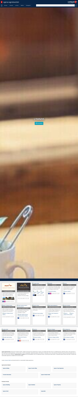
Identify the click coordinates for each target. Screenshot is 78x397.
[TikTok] (13, 301)
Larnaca (16, 5)
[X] (11, 301)
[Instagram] (4, 301)
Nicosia (5, 5)
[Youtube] (8, 301)
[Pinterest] (9, 301)
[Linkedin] (6, 301)
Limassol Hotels (8, 360)
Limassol (11, 5)
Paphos (22, 5)
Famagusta (28, 5)
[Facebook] (3, 301)
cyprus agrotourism (11, 2)
